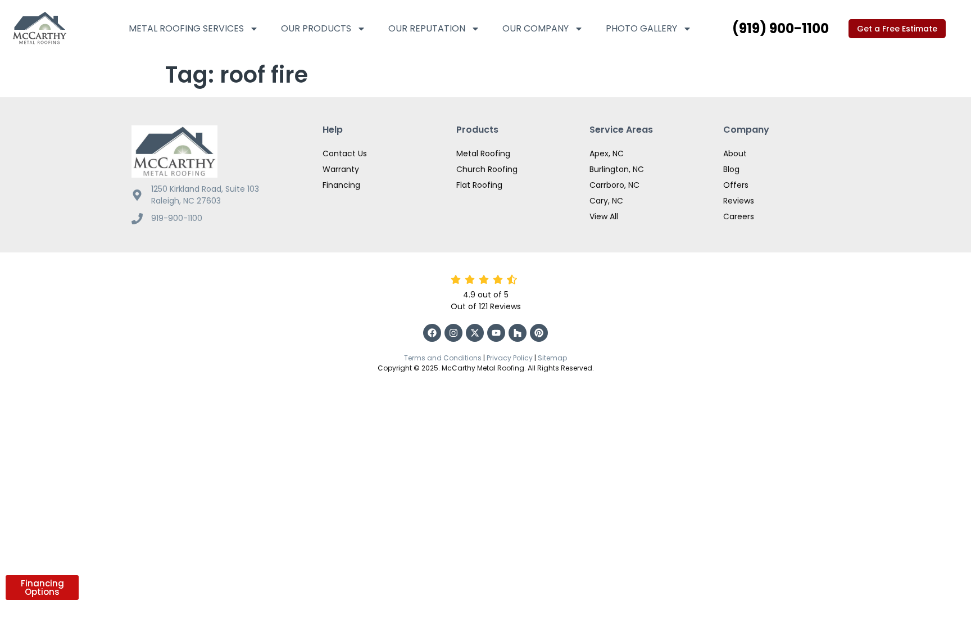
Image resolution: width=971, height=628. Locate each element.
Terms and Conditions (443, 358)
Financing (341, 185)
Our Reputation (426, 28)
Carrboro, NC (614, 185)
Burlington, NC (616, 169)
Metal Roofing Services (186, 28)
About (735, 153)
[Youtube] (496, 333)
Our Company (535, 28)
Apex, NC (606, 153)
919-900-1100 (176, 218)
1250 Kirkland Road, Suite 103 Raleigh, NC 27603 (205, 194)
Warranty (341, 169)
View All (603, 216)
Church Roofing (487, 169)
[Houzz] (518, 333)
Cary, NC (606, 200)
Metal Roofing (483, 153)
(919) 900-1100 (780, 28)
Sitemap (552, 358)
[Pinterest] (539, 333)
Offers (735, 185)
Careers (738, 216)
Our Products (316, 28)
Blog (731, 169)
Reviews (738, 200)
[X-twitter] (475, 333)
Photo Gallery (641, 28)
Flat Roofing (479, 185)
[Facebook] (432, 333)
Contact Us (345, 153)
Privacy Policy (510, 358)
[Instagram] (453, 333)
